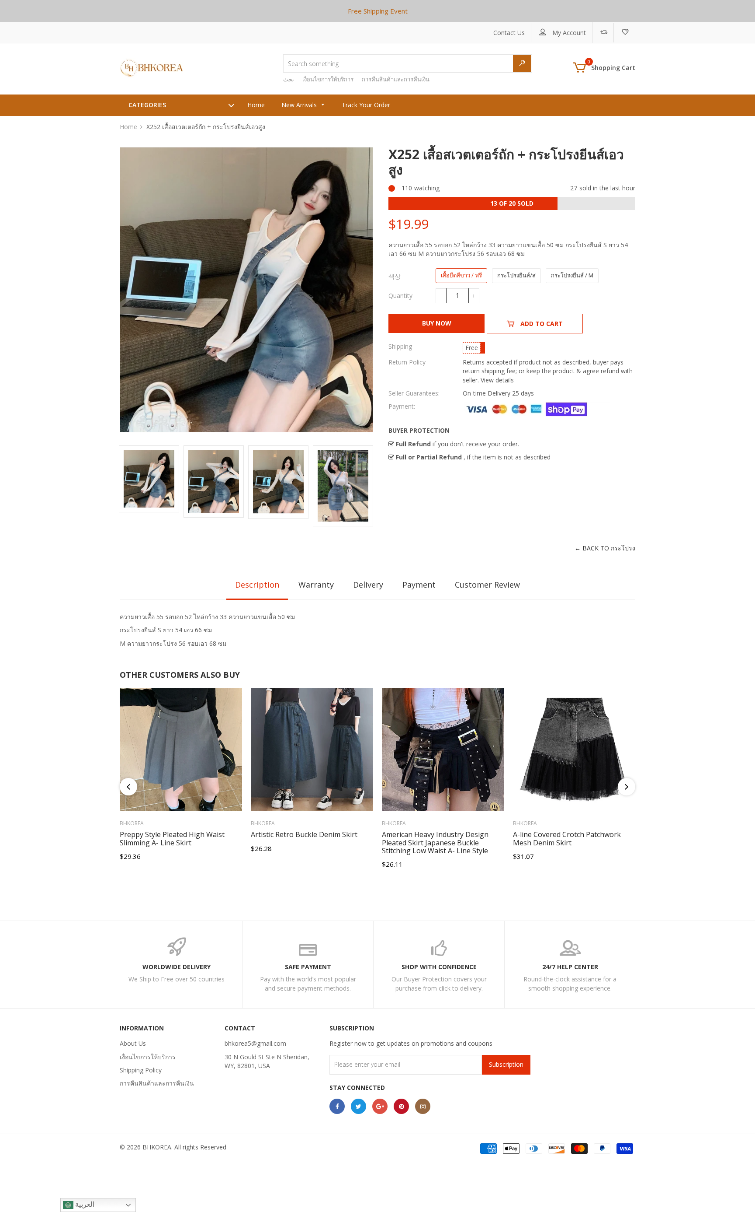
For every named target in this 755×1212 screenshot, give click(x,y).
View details (497, 380)
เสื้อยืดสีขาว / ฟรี (461, 275)
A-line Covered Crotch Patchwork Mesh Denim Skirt (567, 838)
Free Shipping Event (378, 11)
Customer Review (487, 584)
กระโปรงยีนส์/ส (516, 275)
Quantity (400, 295)
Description (257, 584)
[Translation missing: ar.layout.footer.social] (337, 1106)
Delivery (368, 584)
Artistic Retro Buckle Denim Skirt (304, 834)
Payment (419, 584)
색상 (394, 276)
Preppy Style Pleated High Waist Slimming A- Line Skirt (172, 838)
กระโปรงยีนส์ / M (572, 275)
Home (128, 127)
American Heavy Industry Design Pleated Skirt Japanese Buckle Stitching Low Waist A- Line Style (435, 842)
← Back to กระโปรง (605, 548)
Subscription (506, 1064)
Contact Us (509, 32)
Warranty (316, 584)
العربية (83, 1204)
